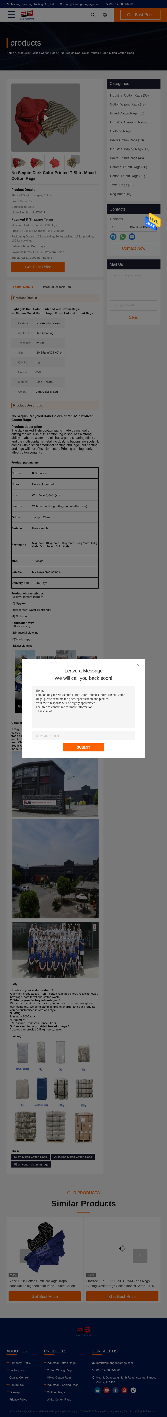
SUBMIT (83, 747)
